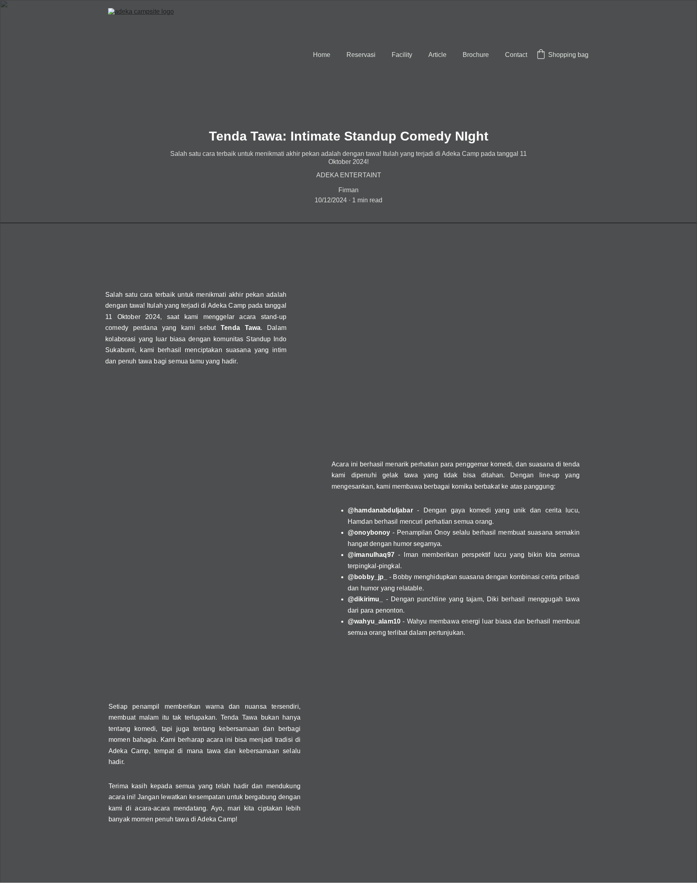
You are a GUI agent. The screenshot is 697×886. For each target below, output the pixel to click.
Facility (402, 54)
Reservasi (361, 54)
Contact (516, 54)
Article (437, 54)
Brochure (476, 54)
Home (321, 54)
